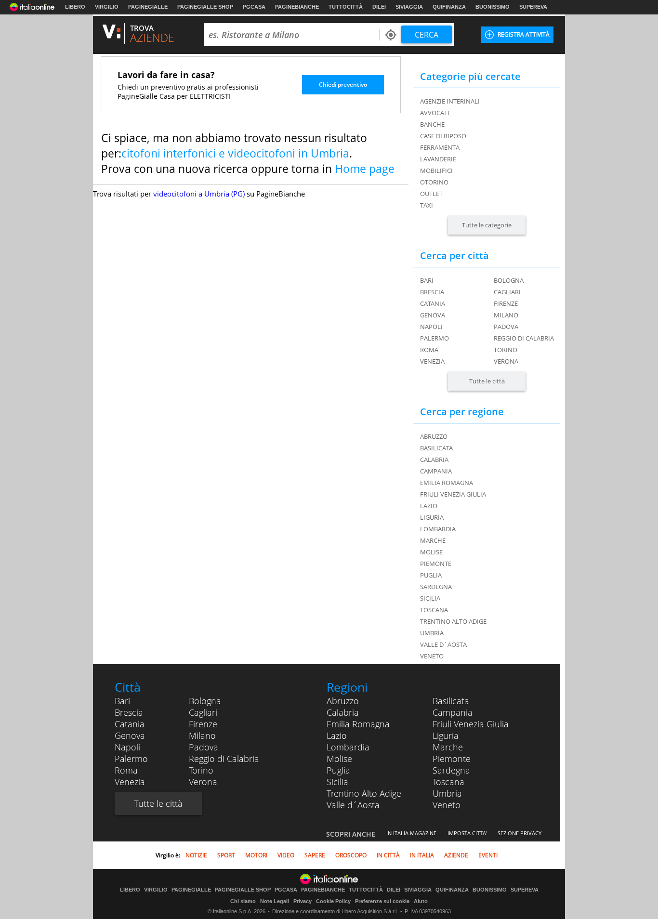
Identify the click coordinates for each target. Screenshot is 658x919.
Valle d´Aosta (353, 805)
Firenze (506, 303)
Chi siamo (243, 901)
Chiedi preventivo (343, 84)
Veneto (447, 805)
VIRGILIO (106, 7)
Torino (505, 349)
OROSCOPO (351, 855)
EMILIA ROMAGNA (446, 482)
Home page (365, 168)
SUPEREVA (533, 7)
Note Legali (274, 901)
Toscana (448, 782)
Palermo (434, 338)
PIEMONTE (435, 563)
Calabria (343, 712)
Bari (427, 280)
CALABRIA (434, 459)
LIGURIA (432, 517)
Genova (432, 315)
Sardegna (451, 770)
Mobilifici (436, 170)
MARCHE (433, 540)
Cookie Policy (333, 901)
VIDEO (285, 855)
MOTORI (256, 855)
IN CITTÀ (388, 855)
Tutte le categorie (487, 225)
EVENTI (488, 855)
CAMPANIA (436, 471)
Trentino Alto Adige (364, 793)
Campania (453, 712)
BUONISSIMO (492, 7)
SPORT (226, 855)
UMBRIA (432, 633)
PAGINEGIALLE (148, 7)
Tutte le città (487, 381)
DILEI (379, 7)
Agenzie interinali (450, 101)
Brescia (432, 292)
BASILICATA (436, 448)
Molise (339, 758)
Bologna (509, 280)
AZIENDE (456, 855)
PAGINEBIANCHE (297, 7)
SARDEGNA (436, 586)
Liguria (446, 735)
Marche (448, 747)
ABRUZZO (433, 436)
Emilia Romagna (358, 724)
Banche (432, 124)
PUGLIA (431, 575)
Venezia (432, 361)
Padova (506, 326)
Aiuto (421, 901)
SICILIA (430, 598)
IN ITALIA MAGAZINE (411, 833)
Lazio (337, 735)
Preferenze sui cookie (382, 901)
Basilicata (451, 701)
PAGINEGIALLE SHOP (205, 7)
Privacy (302, 901)
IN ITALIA (422, 855)
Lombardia (348, 747)
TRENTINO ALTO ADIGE (453, 621)
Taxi (426, 205)
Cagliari (507, 292)
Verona (506, 361)
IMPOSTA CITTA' (467, 833)
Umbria (447, 793)
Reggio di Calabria (524, 338)
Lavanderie (438, 159)
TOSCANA (434, 609)
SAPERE (314, 855)
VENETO (432, 656)
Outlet (431, 193)
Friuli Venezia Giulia (471, 724)
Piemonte (452, 758)
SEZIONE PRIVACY (519, 833)
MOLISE (431, 552)
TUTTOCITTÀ (346, 7)
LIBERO (75, 7)
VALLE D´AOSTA (443, 644)
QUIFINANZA (449, 7)
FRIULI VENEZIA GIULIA (453, 494)
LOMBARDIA (438, 529)
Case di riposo (443, 135)
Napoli (431, 326)
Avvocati (434, 112)
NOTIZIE (196, 855)
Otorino (434, 182)
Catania (432, 303)
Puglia (338, 770)
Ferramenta (440, 147)
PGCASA (254, 7)
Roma (429, 349)
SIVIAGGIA (409, 7)
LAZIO (428, 505)
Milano (506, 315)
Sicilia (337, 782)
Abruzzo (343, 701)
